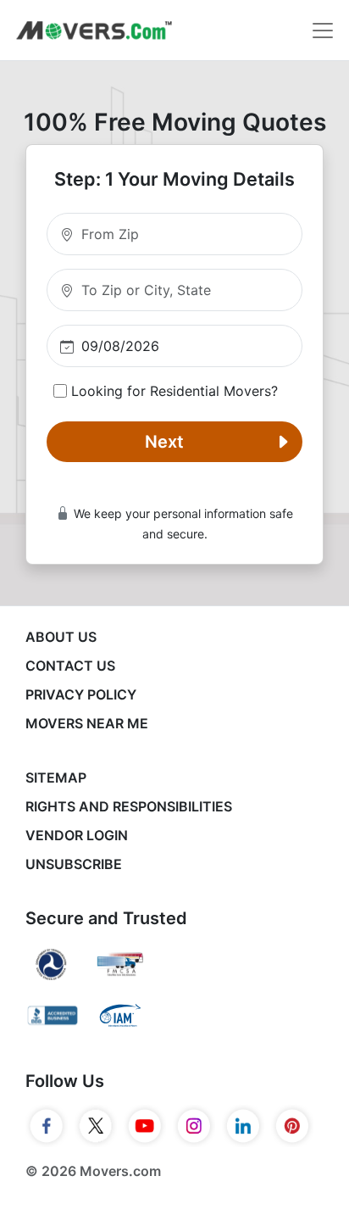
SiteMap (55, 777)
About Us (61, 636)
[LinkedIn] (243, 1126)
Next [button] (164, 442)
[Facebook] (46, 1126)
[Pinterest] (292, 1126)
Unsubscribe (73, 864)
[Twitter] (96, 1126)
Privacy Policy (80, 694)
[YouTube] (145, 1126)
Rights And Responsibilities (128, 806)
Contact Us (70, 665)
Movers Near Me (86, 723)
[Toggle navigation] (322, 30)
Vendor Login (76, 835)
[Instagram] (194, 1126)
